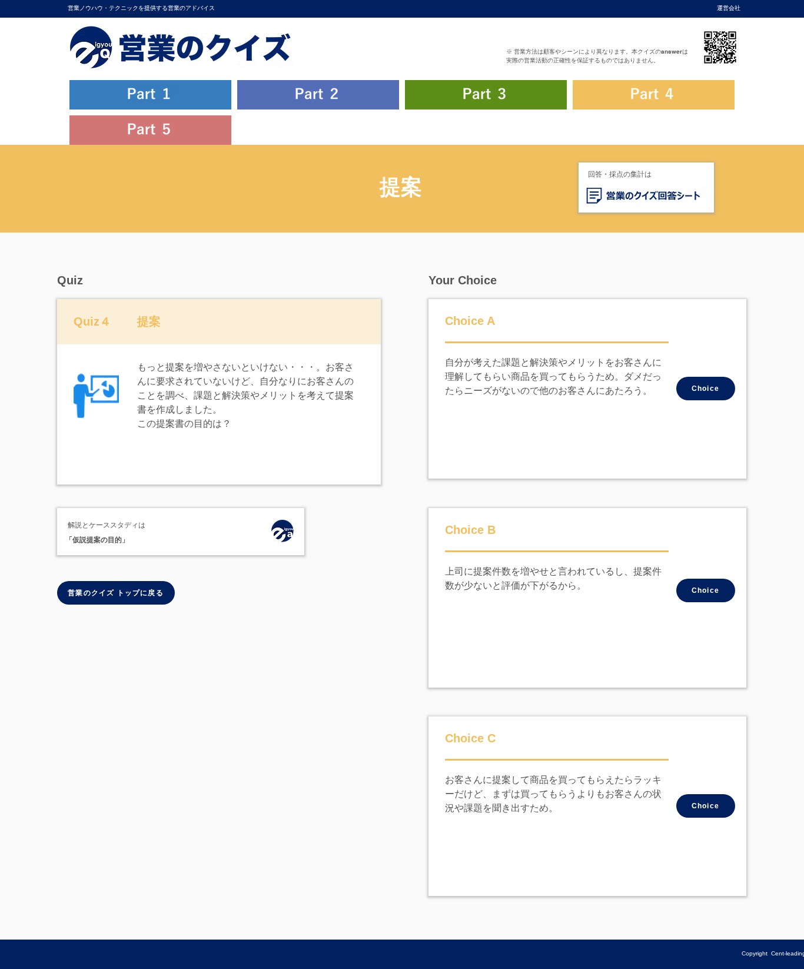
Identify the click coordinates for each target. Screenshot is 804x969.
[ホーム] (282, 532)
